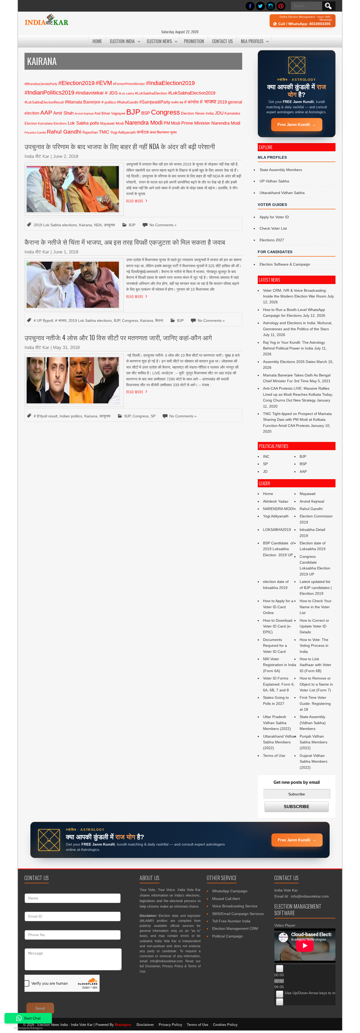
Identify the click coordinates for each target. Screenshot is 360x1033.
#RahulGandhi (127, 102)
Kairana (85, 225)
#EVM (104, 82)
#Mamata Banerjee (82, 102)
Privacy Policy (172, 966)
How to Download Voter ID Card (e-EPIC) (277, 626)
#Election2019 (76, 83)
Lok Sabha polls (83, 123)
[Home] (47, 24)
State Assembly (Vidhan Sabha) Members (313, 723)
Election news (159, 41)
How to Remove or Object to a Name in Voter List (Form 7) (316, 684)
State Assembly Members (281, 170)
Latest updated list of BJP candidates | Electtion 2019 (316, 587)
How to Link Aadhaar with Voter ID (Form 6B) (315, 665)
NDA (98, 225)
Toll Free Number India (231, 921)
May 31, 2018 (66, 347)
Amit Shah (63, 113)
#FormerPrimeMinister (129, 84)
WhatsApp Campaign (229, 891)
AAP (46, 112)
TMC (104, 132)
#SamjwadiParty (154, 102)
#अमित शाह (177, 102)
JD (265, 471)
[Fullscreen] (279, 1001)
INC (266, 456)
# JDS (111, 93)
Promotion (194, 41)
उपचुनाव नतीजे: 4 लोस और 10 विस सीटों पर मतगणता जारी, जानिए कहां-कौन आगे (118, 337)
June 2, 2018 (65, 156)
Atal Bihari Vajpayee (109, 113)
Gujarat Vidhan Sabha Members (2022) (313, 761)
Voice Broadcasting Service (234, 906)
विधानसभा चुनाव (167, 132)
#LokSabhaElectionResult (44, 102)
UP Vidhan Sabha (274, 181)
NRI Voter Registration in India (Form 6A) (279, 665)
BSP (145, 113)
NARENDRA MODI (278, 509)
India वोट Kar (37, 156)
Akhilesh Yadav (275, 501)
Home (97, 41)
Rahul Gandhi (64, 132)
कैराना (159, 320)
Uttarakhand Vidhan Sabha (282, 193)
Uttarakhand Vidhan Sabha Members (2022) (279, 742)
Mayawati (107, 123)
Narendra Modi (144, 122)
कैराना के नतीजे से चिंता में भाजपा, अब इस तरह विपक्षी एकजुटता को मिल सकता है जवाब (125, 242)
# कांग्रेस (191, 102)
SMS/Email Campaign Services (238, 914)
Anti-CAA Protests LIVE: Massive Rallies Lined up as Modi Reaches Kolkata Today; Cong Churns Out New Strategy (298, 394)
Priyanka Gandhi (35, 132)
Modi (120, 123)
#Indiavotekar (89, 93)
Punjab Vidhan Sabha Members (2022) (313, 742)
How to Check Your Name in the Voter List (316, 607)
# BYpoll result (45, 416)
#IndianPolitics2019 (49, 92)
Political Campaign (227, 936)
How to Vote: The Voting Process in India (314, 646)
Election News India (197, 113)
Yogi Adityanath (123, 132)
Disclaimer (152, 966)
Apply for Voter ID (274, 217)
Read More (134, 201)
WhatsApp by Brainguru (28, 1028)
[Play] (279, 968)
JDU (219, 113)
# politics (108, 102)
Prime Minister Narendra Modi (210, 123)
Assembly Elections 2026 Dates (289, 362)
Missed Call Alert (226, 899)
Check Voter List (273, 228)
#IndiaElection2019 (170, 83)
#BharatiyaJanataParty (41, 84)
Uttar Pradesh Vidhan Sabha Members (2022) (277, 723)
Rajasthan (90, 132)
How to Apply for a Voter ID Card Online (278, 607)
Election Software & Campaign (285, 264)
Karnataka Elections (52, 123)
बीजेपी (153, 132)
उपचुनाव (109, 225)
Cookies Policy (225, 1025)
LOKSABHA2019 (277, 529)
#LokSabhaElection (151, 93)
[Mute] (279, 994)
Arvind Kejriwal (84, 113)
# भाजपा (208, 102)
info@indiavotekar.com (166, 961)
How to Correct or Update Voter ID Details (314, 626)
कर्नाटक (143, 132)
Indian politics (71, 416)
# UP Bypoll (43, 320)
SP (153, 416)
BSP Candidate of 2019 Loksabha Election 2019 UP (279, 549)
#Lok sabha (126, 93)
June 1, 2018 (65, 251)
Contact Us (222, 41)
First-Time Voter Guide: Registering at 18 (315, 703)
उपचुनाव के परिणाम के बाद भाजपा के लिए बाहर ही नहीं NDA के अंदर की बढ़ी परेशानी (120, 146)
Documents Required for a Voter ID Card (275, 646)
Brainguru (123, 1025)
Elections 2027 (272, 240)
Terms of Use (274, 755)
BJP (133, 111)
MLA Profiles (252, 41)
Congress (165, 112)
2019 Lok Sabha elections (55, 225)
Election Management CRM (235, 928)
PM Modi (172, 123)
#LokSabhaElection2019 (191, 93)
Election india (122, 41)
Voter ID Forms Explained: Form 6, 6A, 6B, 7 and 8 (279, 684)
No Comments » (163, 225)
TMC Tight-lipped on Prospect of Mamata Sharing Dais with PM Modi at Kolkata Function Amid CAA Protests (297, 420)
